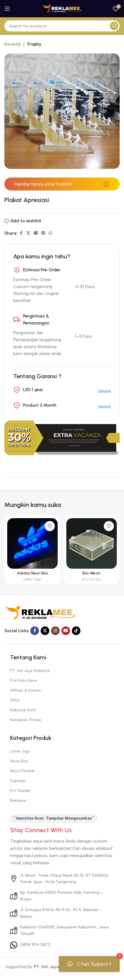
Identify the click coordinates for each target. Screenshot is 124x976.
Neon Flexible (22, 770)
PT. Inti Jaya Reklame (30, 670)
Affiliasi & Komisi (25, 690)
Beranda (12, 44)
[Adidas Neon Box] (32, 543)
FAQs (15, 700)
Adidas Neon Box (32, 573)
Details (104, 391)
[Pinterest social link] (43, 233)
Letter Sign (32, 579)
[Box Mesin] (91, 543)
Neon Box (19, 761)
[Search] (114, 26)
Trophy (34, 44)
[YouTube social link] (65, 630)
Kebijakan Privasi (25, 719)
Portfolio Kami (23, 680)
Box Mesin (91, 573)
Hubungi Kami (23, 710)
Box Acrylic (92, 579)
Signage (17, 780)
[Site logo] (62, 8)
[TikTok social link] (76, 630)
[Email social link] (36, 233)
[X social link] (28, 233)
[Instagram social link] (55, 630)
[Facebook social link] (21, 233)
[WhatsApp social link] (50, 233)
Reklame (18, 800)
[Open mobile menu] (7, 8)
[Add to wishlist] (50, 526)
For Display (20, 790)
